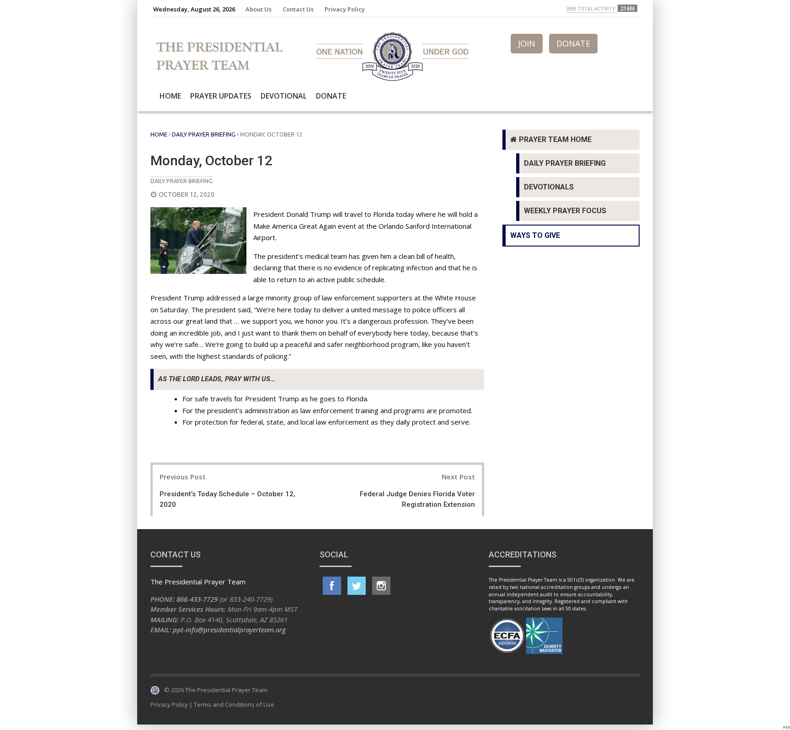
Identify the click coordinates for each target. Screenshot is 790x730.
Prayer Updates (220, 96)
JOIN (526, 43)
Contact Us (298, 9)
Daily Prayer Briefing (203, 134)
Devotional (284, 96)
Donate (331, 96)
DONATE (573, 43)
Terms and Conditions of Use (234, 704)
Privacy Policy (345, 9)
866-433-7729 (197, 599)
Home (170, 96)
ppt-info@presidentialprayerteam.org (229, 629)
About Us (259, 9)
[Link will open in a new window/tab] (332, 586)
